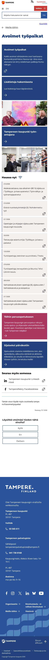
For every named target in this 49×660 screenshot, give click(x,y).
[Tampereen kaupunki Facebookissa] (7, 593)
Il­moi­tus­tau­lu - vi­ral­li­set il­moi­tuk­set (34, 605)
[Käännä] (32, 1)
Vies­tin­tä (29, 611)
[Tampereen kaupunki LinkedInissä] (27, 593)
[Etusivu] (9, 2)
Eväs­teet (7, 651)
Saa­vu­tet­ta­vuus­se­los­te (22, 651)
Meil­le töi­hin (11, 27)
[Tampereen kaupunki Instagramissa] (12, 593)
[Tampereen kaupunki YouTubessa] (41, 593)
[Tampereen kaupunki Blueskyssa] (34, 593)
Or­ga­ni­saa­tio (11, 604)
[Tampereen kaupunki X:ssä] (20, 593)
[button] (20, 428)
